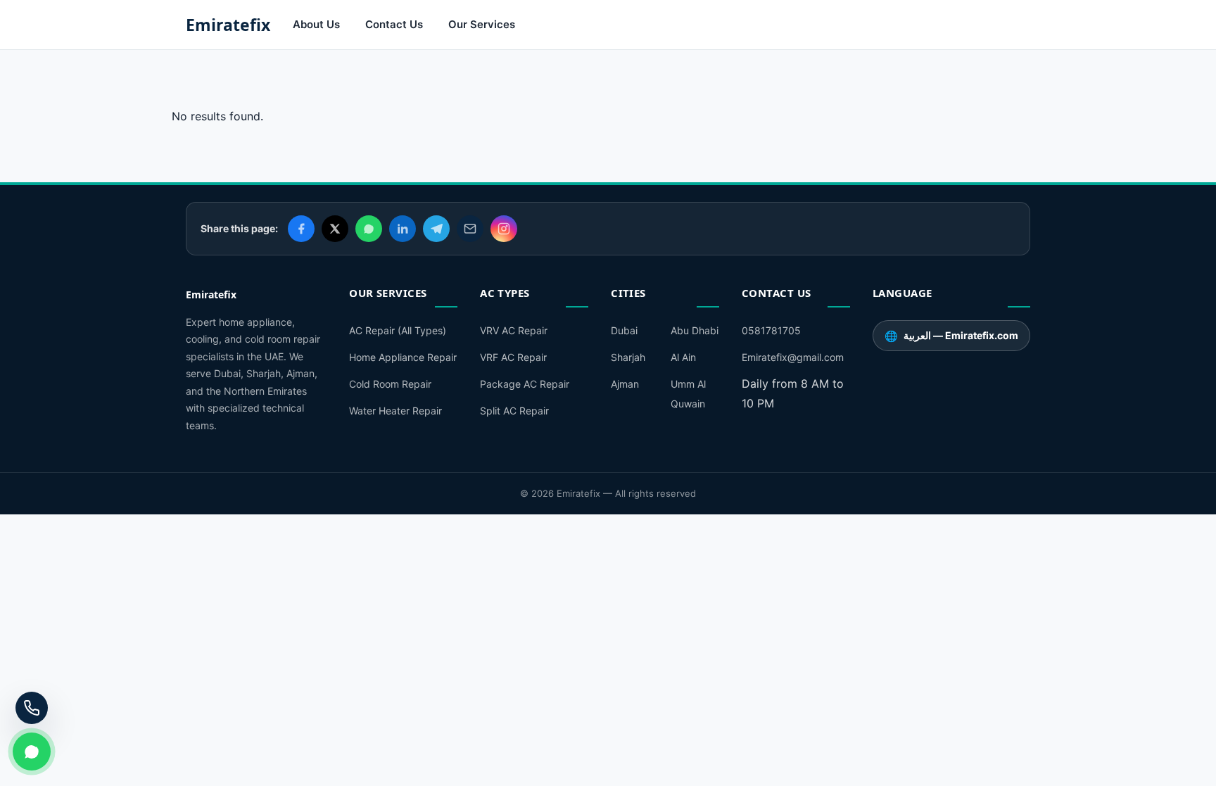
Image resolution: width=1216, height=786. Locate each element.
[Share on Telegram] (436, 228)
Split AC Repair (514, 411)
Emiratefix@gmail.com (793, 357)
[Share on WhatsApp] (368, 228)
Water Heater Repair (395, 411)
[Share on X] (335, 228)
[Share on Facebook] (301, 228)
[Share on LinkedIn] (402, 228)
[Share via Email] (470, 228)
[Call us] (31, 708)
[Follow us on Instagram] (503, 228)
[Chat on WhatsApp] (32, 752)
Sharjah (628, 357)
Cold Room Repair (390, 384)
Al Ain (683, 357)
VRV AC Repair (513, 330)
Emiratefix (228, 24)
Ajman (625, 384)
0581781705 (771, 330)
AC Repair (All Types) (397, 330)
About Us (316, 24)
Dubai (624, 330)
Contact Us (394, 24)
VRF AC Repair (513, 357)
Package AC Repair (524, 384)
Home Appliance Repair (403, 357)
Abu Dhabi (694, 330)
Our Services (481, 24)
